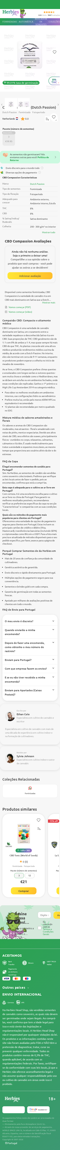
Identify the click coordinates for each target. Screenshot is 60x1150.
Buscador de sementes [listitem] (41, 21)
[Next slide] (58, 105)
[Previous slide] (2, 105)
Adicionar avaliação (30, 275)
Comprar (23, 891)
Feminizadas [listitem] (9, 21)
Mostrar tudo (48, 232)
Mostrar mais (48, 302)
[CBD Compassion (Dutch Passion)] (30, 56)
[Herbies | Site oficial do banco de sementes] (17, 12)
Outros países (14, 987)
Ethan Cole (23, 714)
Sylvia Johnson (25, 756)
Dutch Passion (37, 183)
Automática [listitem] (26, 21)
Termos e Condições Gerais (48, 931)
